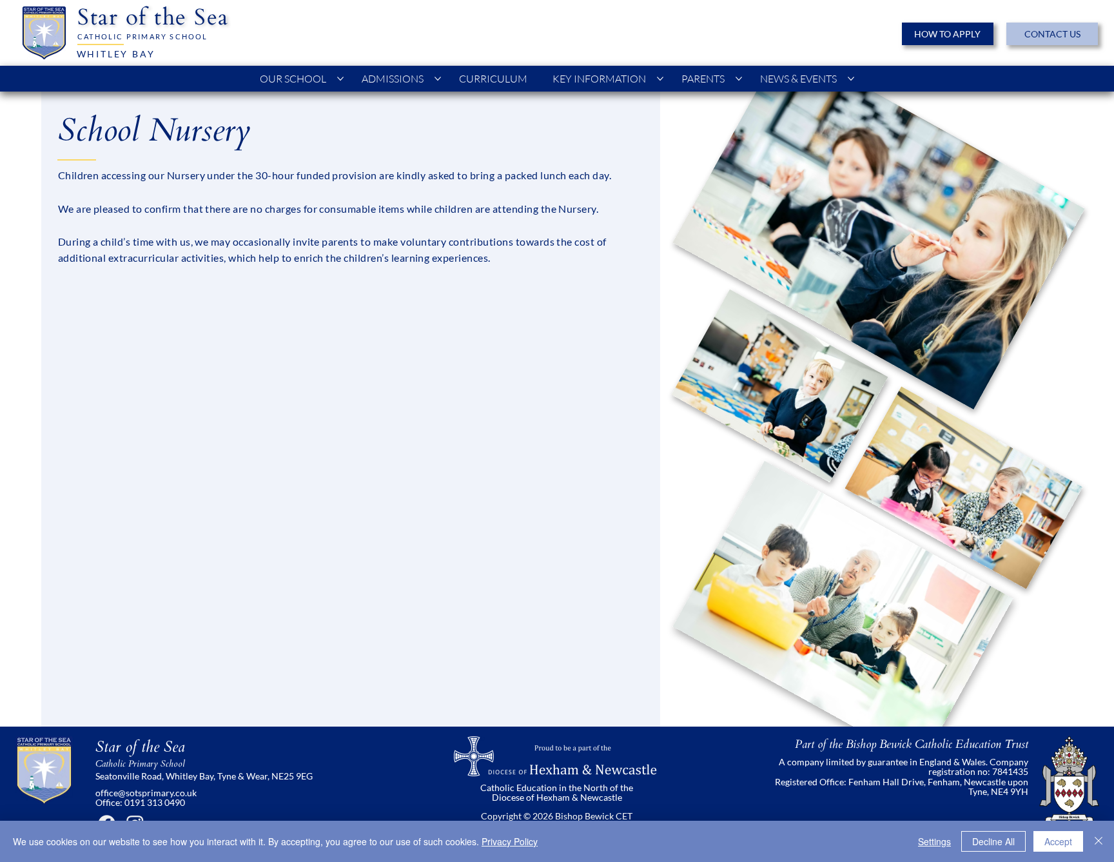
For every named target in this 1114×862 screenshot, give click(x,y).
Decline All (993, 841)
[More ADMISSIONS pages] (438, 78)
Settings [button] (934, 841)
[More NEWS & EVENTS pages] (851, 78)
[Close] (1098, 841)
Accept (1058, 841)
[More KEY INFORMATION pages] (660, 78)
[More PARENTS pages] (739, 78)
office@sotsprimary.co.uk (146, 792)
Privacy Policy (510, 841)
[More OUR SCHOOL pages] (340, 78)
